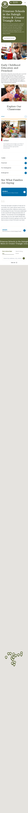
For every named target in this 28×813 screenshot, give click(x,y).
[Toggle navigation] (25, 2)
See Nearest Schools (9, 38)
